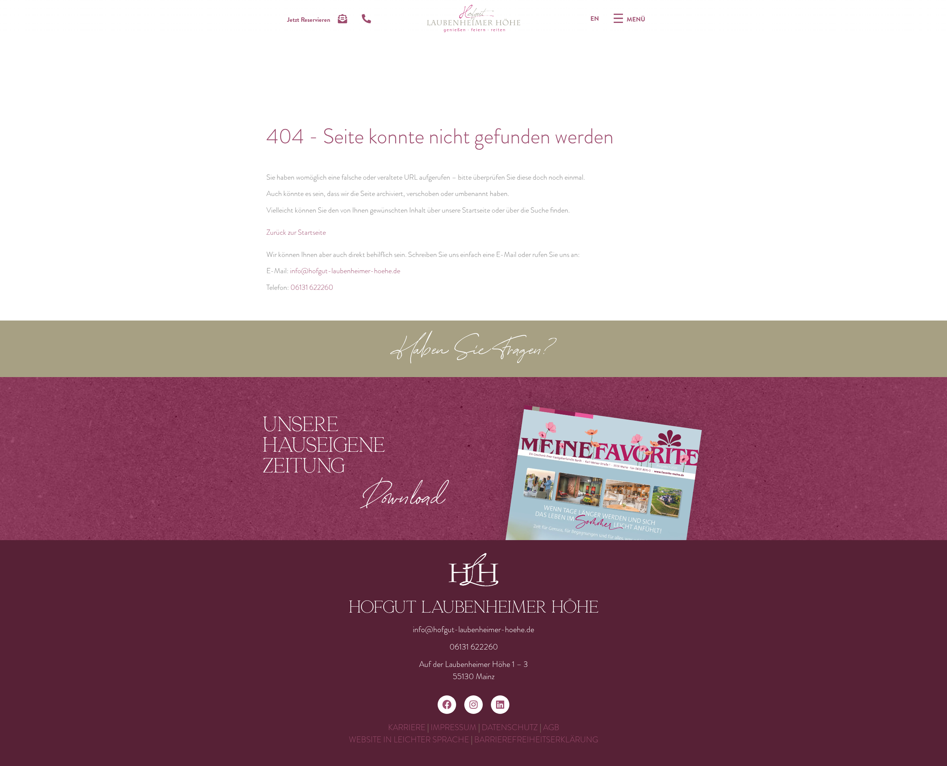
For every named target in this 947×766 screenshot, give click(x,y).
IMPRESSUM (453, 727)
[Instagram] (473, 704)
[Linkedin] (500, 704)
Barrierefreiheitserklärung (536, 739)
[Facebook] (447, 704)
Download (404, 495)
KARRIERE (406, 727)
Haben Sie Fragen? (473, 350)
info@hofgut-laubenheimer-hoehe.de (345, 270)
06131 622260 (311, 287)
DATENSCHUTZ (510, 727)
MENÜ (636, 19)
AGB (551, 727)
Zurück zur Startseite (296, 232)
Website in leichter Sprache (410, 739)
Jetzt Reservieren (308, 19)
